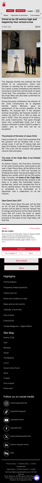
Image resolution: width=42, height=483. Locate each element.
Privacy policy (35, 228)
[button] (6, 228)
